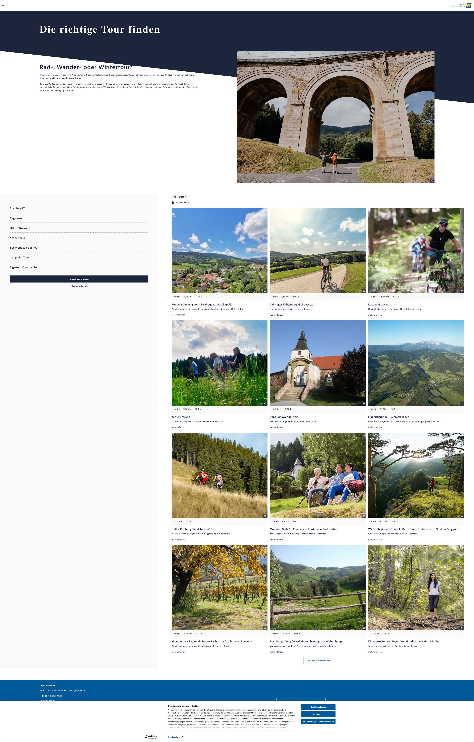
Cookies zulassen (318, 707)
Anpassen (316, 714)
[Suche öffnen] (17, 5)
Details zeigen (174, 737)
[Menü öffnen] (3, 5)
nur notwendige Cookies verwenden (318, 721)
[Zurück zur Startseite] (462, 5)
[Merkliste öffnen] (13, 5)
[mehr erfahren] (219, 262)
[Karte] (9, 5)
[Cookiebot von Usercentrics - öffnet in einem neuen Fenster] (151, 737)
